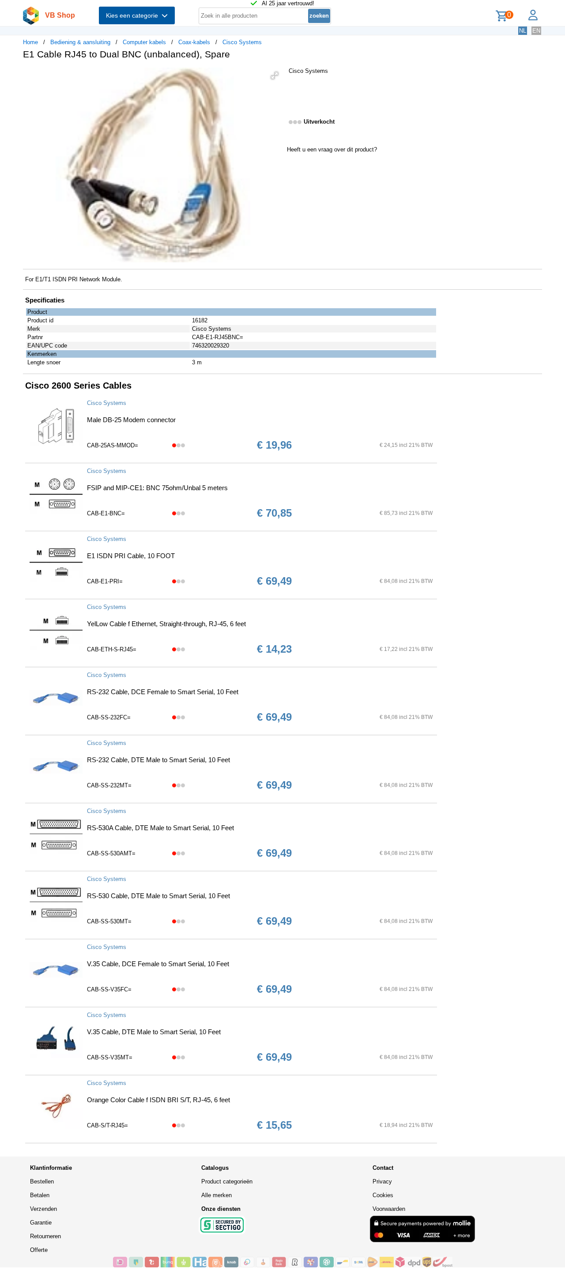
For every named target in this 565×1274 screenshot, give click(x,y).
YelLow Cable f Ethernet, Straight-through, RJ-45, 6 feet (166, 624)
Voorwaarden (389, 1209)
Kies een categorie (134, 15)
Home (30, 42)
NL (522, 30)
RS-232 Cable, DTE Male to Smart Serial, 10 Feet (158, 760)
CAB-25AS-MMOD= (112, 445)
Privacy (382, 1181)
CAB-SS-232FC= (109, 717)
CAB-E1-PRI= (105, 581)
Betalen (39, 1195)
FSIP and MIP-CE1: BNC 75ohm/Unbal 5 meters (157, 487)
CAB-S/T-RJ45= (107, 1125)
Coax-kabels (194, 42)
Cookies (383, 1195)
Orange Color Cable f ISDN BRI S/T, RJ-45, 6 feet (158, 1100)
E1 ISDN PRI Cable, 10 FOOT (131, 556)
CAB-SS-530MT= (109, 921)
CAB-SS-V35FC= (109, 989)
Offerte (39, 1250)
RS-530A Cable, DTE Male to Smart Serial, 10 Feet (160, 828)
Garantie (41, 1222)
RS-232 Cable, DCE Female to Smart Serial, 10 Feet (162, 692)
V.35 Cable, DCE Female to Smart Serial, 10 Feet (158, 964)
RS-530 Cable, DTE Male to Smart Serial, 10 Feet (158, 896)
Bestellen (42, 1181)
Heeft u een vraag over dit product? (332, 149)
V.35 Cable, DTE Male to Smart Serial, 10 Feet (154, 1032)
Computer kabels (144, 42)
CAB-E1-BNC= (106, 513)
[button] (274, 75)
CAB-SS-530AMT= (111, 853)
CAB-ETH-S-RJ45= (111, 649)
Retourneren (45, 1236)
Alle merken (216, 1195)
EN (536, 30)
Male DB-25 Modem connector (131, 419)
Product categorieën (226, 1181)
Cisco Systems (242, 42)
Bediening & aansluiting (80, 42)
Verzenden (43, 1209)
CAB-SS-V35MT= (109, 1057)
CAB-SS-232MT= (109, 785)
